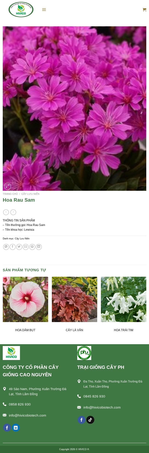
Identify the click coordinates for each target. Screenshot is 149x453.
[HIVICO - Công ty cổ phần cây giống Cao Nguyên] (21, 9)
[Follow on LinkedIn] (16, 428)
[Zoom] (7, 186)
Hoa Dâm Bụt (25, 330)
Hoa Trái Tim (123, 330)
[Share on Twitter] (19, 247)
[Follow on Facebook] (7, 428)
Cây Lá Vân (74, 330)
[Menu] (44, 9)
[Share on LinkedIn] (39, 247)
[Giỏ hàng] (144, 10)
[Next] (146, 310)
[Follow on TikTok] (90, 420)
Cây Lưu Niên (30, 194)
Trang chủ (10, 194)
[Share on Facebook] (13, 247)
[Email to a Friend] (26, 247)
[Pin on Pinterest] (32, 247)
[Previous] (3, 310)
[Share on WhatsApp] (6, 247)
